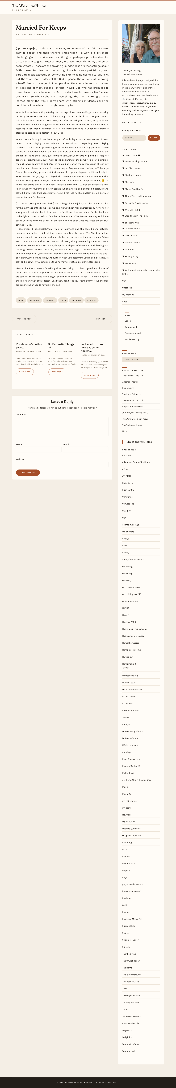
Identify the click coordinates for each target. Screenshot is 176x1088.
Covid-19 (126, 511)
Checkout (127, 287)
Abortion (126, 455)
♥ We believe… (129, 263)
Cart (124, 280)
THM (124, 988)
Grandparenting (130, 601)
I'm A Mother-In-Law (132, 689)
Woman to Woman (131, 1044)
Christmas (127, 496)
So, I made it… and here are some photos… (92, 347)
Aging (125, 469)
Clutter (125, 668)
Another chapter (130, 381)
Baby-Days (127, 483)
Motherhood (128, 773)
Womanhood (128, 1051)
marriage (34, 300)
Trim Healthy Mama (131, 1016)
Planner (126, 856)
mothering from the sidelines (136, 780)
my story (50, 300)
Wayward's (127, 1030)
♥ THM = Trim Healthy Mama (136, 196)
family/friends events (133, 559)
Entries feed (131, 327)
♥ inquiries (128, 249)
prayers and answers (132, 884)
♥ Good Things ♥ (131, 155)
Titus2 (125, 1009)
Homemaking (129, 664)
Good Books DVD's (131, 587)
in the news (128, 703)
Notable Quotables (131, 828)
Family (125, 552)
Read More (24, 372)
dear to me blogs (130, 524)
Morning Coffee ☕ (131, 766)
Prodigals (127, 898)
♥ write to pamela (131, 242)
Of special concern (131, 835)
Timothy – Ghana (130, 1002)
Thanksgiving (129, 954)
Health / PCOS (129, 622)
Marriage (76, 300)
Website (20, 459)
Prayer (125, 877)
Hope (124, 431)
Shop (124, 301)
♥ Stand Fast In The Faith (135, 215)
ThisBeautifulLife (130, 981)
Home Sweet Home (131, 649)
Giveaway (127, 580)
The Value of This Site (132, 375)
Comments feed (133, 333)
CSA (124, 517)
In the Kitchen (129, 696)
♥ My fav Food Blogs (132, 189)
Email (66, 444)
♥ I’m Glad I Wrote (131, 168)
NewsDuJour (128, 821)
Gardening (127, 566)
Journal (125, 717)
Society (125, 933)
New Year (126, 814)
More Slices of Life (131, 759)
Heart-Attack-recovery (133, 636)
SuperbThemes (112, 1082)
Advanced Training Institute (136, 462)
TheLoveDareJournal (132, 974)
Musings (126, 794)
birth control (128, 490)
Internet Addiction (131, 710)
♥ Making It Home (131, 175)
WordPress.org (132, 339)
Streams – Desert (130, 939)
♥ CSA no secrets (131, 228)
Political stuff (129, 863)
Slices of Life (128, 926)
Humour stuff (129, 682)
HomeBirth (127, 657)
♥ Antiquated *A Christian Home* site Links (141, 272)
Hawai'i (125, 615)
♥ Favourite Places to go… (135, 203)
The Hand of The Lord (132, 400)
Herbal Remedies (130, 643)
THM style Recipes (131, 995)
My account (128, 294)
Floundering (128, 388)
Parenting (127, 842)
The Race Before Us (131, 394)
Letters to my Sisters (132, 731)
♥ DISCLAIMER (129, 235)
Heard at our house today (134, 629)
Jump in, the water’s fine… (135, 412)
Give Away (127, 573)
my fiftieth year (129, 801)
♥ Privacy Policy (130, 256)
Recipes (126, 912)
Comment (22, 414)
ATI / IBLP (126, 476)
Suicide (126, 947)
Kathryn (126, 724)
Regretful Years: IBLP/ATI (134, 406)
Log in (128, 320)
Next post (100, 319)
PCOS (124, 849)
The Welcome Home (28, 6)
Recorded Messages (132, 919)
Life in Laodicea (130, 745)
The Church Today (131, 960)
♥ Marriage (128, 182)
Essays (125, 538)
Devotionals (128, 531)
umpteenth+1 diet (131, 1023)
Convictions (128, 503)
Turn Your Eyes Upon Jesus (135, 419)
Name (20, 444)
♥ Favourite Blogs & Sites (135, 161)
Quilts (125, 905)
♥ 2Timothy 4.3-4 (131, 210)
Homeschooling (130, 675)
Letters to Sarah (130, 738)
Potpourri (126, 870)
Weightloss (127, 1037)
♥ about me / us (130, 222)
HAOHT (125, 608)
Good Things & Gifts (132, 594)
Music (125, 787)
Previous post (24, 319)
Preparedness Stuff (131, 891)
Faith (20, 300)
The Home (127, 967)
